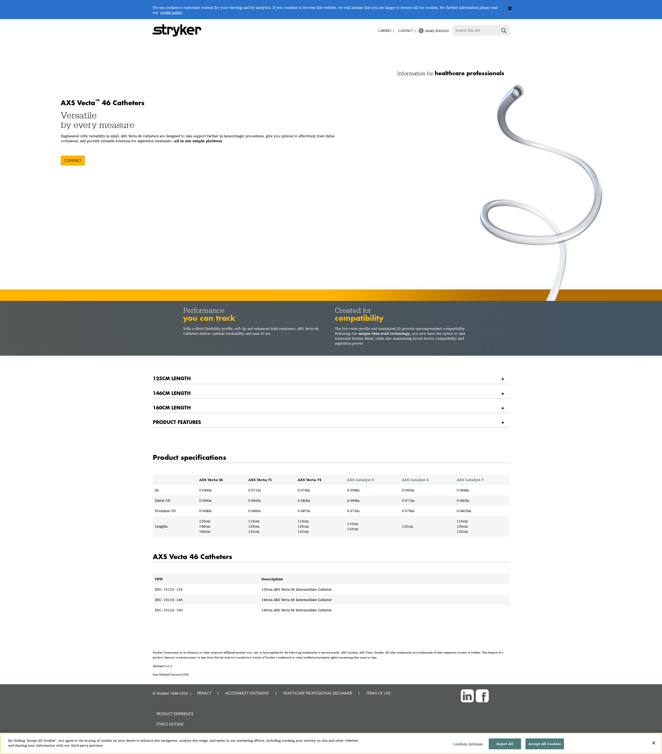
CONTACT (72, 160)
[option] (331, 190)
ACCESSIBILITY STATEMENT (247, 693)
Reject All (504, 744)
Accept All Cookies (544, 744)
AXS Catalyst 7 (470, 480)
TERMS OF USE (378, 693)
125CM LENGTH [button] (172, 378)
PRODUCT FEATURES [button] (177, 422)
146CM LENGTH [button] (172, 393)
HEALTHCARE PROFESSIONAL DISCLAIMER (317, 693)
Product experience (174, 713)
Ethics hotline (170, 724)
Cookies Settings (468, 744)
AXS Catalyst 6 (415, 480)
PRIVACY (204, 693)
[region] (331, 743)
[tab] (331, 378)
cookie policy (171, 12)
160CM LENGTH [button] (172, 407)
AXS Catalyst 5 (360, 480)
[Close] (653, 743)
